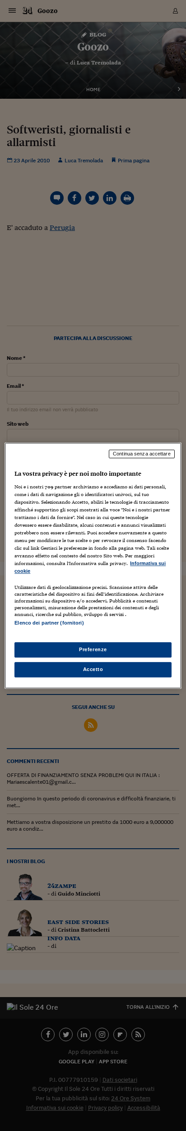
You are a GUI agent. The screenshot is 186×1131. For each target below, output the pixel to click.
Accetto (93, 669)
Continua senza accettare (142, 453)
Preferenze (93, 649)
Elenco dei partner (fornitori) (49, 623)
